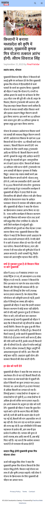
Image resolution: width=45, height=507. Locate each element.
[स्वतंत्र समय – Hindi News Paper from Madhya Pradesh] (5, 3)
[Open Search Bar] (35, 3)
